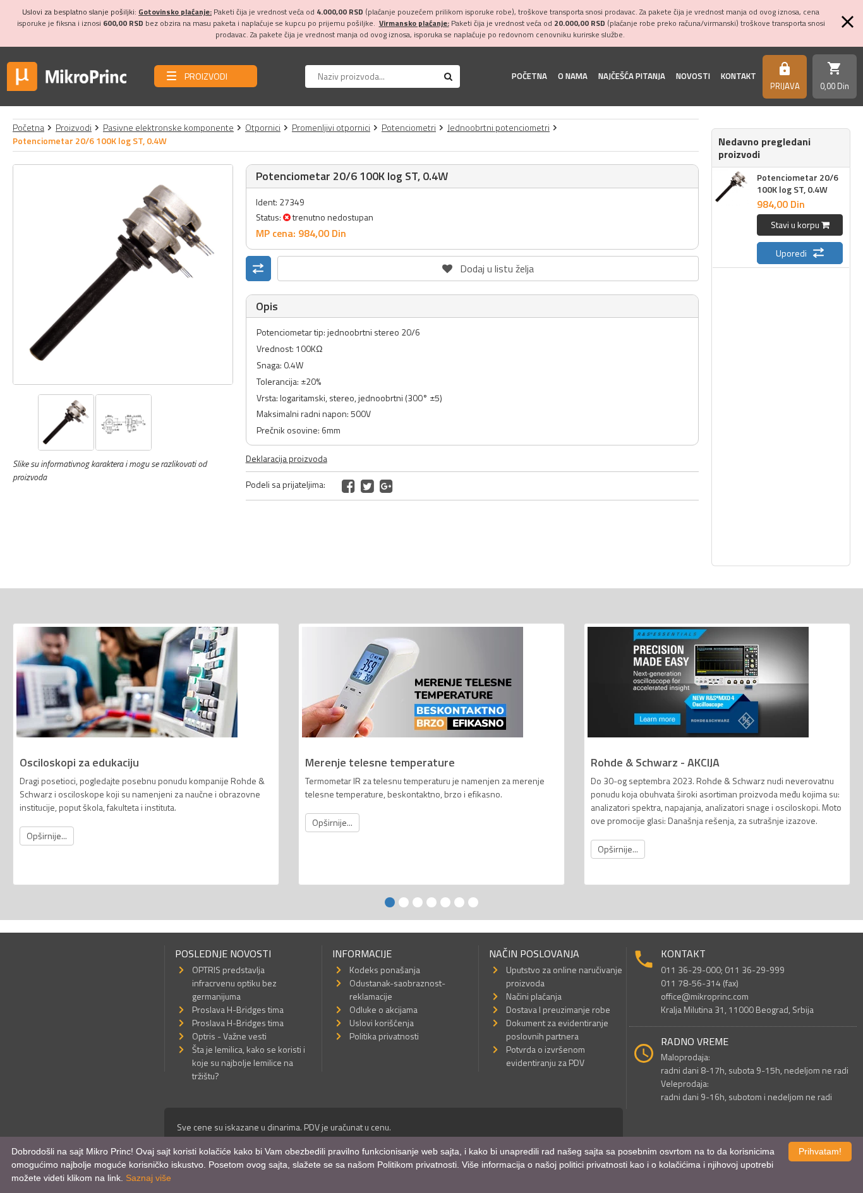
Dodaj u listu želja (488, 266)
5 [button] (445, 902)
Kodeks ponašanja (384, 969)
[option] (122, 274)
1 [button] (390, 902)
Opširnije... (47, 835)
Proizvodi (74, 127)
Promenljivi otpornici (331, 127)
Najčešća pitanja (631, 76)
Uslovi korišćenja (381, 1022)
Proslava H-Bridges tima (238, 1009)
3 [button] (418, 902)
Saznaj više (148, 1178)
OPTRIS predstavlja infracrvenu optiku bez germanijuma (234, 983)
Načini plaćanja (534, 996)
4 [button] (431, 902)
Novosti (693, 76)
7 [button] (473, 902)
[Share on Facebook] (348, 486)
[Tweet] (367, 486)
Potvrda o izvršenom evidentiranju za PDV (545, 1056)
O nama (573, 76)
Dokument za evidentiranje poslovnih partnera (557, 1029)
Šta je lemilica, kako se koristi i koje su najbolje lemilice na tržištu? (248, 1062)
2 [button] (404, 902)
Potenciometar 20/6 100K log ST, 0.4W (797, 183)
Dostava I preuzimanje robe (558, 1009)
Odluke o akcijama (383, 1009)
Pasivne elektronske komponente (168, 127)
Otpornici (263, 127)
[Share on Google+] (386, 486)
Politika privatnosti (384, 1036)
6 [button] (459, 902)
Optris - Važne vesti (229, 1036)
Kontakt (738, 76)
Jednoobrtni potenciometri (498, 127)
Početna (529, 76)
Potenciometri (409, 127)
